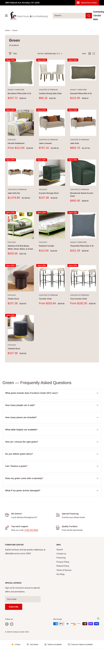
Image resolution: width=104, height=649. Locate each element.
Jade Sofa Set (14, 193)
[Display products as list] (94, 53)
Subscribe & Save (89, 3)
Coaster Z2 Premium (48, 90)
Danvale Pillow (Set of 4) (81, 93)
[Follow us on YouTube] (11, 624)
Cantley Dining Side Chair (50, 93)
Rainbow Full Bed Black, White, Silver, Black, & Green (20, 247)
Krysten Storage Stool (49, 193)
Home (7, 30)
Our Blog (60, 574)
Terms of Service (63, 570)
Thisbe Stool (13, 299)
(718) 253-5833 (31, 530)
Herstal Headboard (16, 143)
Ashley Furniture (16, 90)
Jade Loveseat (45, 143)
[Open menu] (6, 16)
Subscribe (13, 607)
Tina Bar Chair (45, 299)
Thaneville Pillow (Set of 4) (81, 246)
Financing (60, 558)
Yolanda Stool (14, 348)
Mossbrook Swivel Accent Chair (81, 194)
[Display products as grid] (90, 53)
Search (59, 549)
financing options (25, 472)
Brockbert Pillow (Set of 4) (19, 93)
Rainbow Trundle (46, 246)
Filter (15, 53)
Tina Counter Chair (78, 299)
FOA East (12, 140)
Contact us (61, 554)
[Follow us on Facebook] (7, 624)
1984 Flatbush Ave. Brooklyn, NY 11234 (22, 3)
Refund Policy (62, 566)
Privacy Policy (62, 562)
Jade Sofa (74, 143)
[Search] (89, 15)
